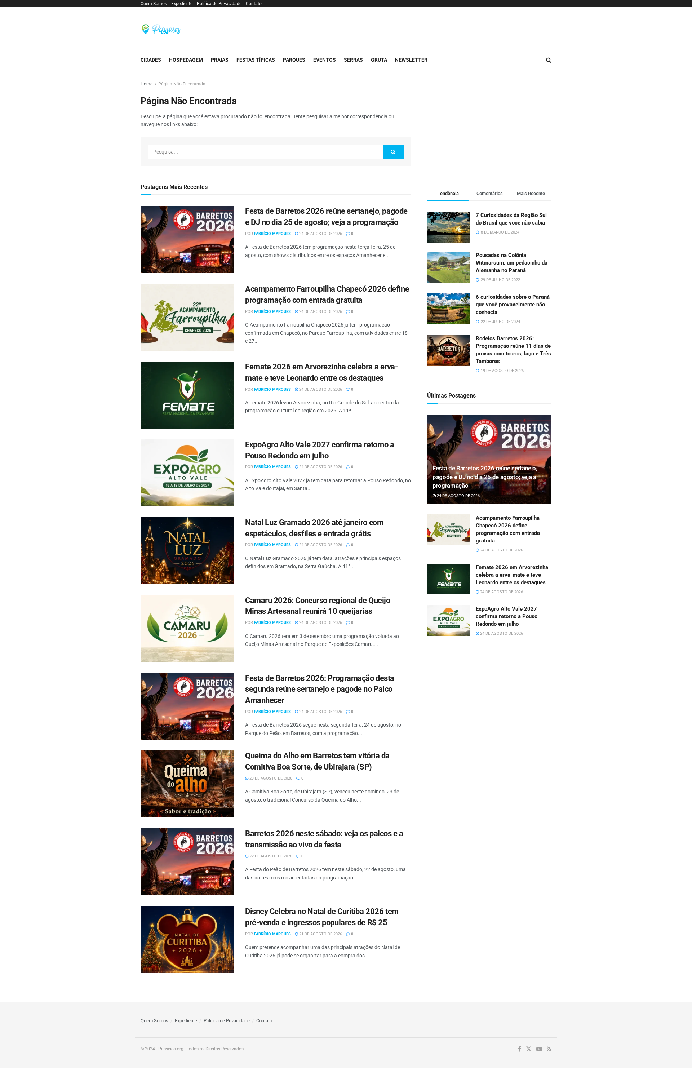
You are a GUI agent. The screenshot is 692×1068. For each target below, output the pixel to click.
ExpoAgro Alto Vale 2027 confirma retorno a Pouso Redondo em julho (506, 616)
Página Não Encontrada (181, 84)
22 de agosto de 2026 (270, 856)
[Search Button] (548, 60)
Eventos (324, 60)
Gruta (379, 60)
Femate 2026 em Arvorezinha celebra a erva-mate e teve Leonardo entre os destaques (512, 575)
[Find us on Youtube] (539, 1049)
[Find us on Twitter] (529, 1049)
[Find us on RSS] (549, 1049)
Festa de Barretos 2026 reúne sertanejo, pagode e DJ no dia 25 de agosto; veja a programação (484, 477)
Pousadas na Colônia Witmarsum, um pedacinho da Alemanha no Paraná (511, 263)
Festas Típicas (255, 60)
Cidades (151, 60)
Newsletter (411, 60)
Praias (220, 60)
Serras (353, 60)
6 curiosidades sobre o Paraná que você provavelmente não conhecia (513, 304)
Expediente (181, 3)
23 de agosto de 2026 (270, 778)
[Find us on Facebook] (519, 1049)
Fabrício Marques (272, 233)
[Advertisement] (420, 28)
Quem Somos (154, 3)
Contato (254, 3)
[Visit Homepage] (161, 29)
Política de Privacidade (219, 3)
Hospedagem (186, 60)
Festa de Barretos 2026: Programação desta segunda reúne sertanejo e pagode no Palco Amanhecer (319, 689)
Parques (294, 60)
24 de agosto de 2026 (320, 233)
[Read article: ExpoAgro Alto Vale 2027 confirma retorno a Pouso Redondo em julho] (187, 472)
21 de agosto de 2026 (320, 934)
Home (146, 84)
